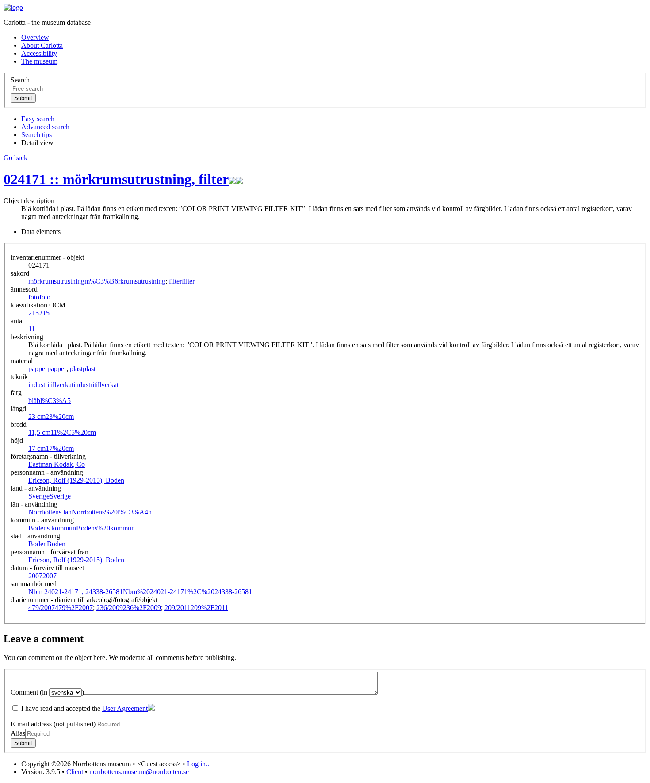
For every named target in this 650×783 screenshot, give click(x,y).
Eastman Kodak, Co (56, 464)
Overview (35, 37)
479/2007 (60, 607)
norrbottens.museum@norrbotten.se (139, 771)
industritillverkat (73, 384)
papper (47, 368)
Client (74, 771)
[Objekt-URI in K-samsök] (232, 179)
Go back (15, 157)
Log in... (199, 764)
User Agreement (125, 708)
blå (49, 400)
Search (20, 80)
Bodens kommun (81, 528)
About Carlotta (42, 45)
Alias (18, 733)
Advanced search (45, 126)
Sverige (49, 496)
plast (83, 368)
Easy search (37, 119)
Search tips (36, 134)
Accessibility (39, 53)
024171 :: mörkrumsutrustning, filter (116, 179)
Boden (46, 544)
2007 (42, 576)
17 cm (51, 448)
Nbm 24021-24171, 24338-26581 (140, 591)
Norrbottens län (90, 512)
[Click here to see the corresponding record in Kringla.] (239, 179)
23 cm (51, 416)
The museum (39, 61)
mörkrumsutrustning (96, 281)
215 (39, 313)
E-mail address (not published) (53, 724)
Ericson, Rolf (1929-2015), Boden (76, 480)
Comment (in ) (47, 692)
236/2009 (128, 607)
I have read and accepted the (83, 708)
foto (39, 297)
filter (182, 281)
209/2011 (196, 607)
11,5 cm (62, 432)
